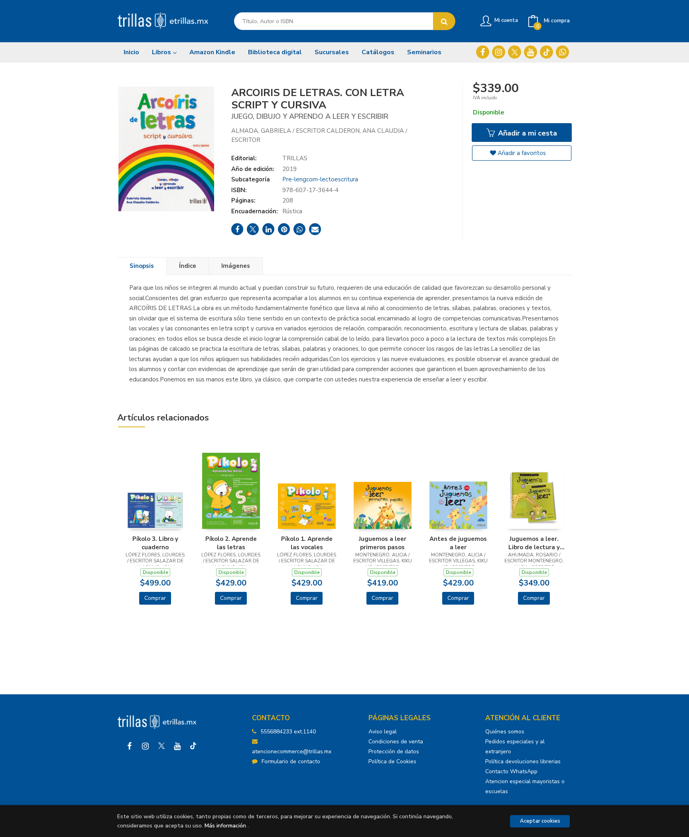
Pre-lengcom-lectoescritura (320, 179)
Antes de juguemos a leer (458, 543)
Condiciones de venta (395, 741)
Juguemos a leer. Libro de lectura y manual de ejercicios (534, 543)
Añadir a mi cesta (526, 133)
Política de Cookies (392, 761)
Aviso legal (382, 731)
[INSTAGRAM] (498, 52)
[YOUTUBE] (530, 52)
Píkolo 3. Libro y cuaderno (155, 543)
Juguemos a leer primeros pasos (382, 543)
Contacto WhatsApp (511, 771)
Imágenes (235, 266)
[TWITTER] (514, 52)
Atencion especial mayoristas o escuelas (525, 786)
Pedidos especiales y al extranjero (515, 746)
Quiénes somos (504, 731)
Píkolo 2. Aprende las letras (231, 543)
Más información (225, 825)
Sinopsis (142, 266)
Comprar (155, 598)
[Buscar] (444, 21)
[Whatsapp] (562, 52)
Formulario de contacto (291, 761)
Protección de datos (393, 751)
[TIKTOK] (546, 52)
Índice (187, 266)
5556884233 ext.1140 (288, 731)
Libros (162, 52)
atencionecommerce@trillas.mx (291, 751)
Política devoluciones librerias (523, 761)
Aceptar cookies (540, 821)
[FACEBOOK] (482, 52)
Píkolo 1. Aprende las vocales (307, 543)
